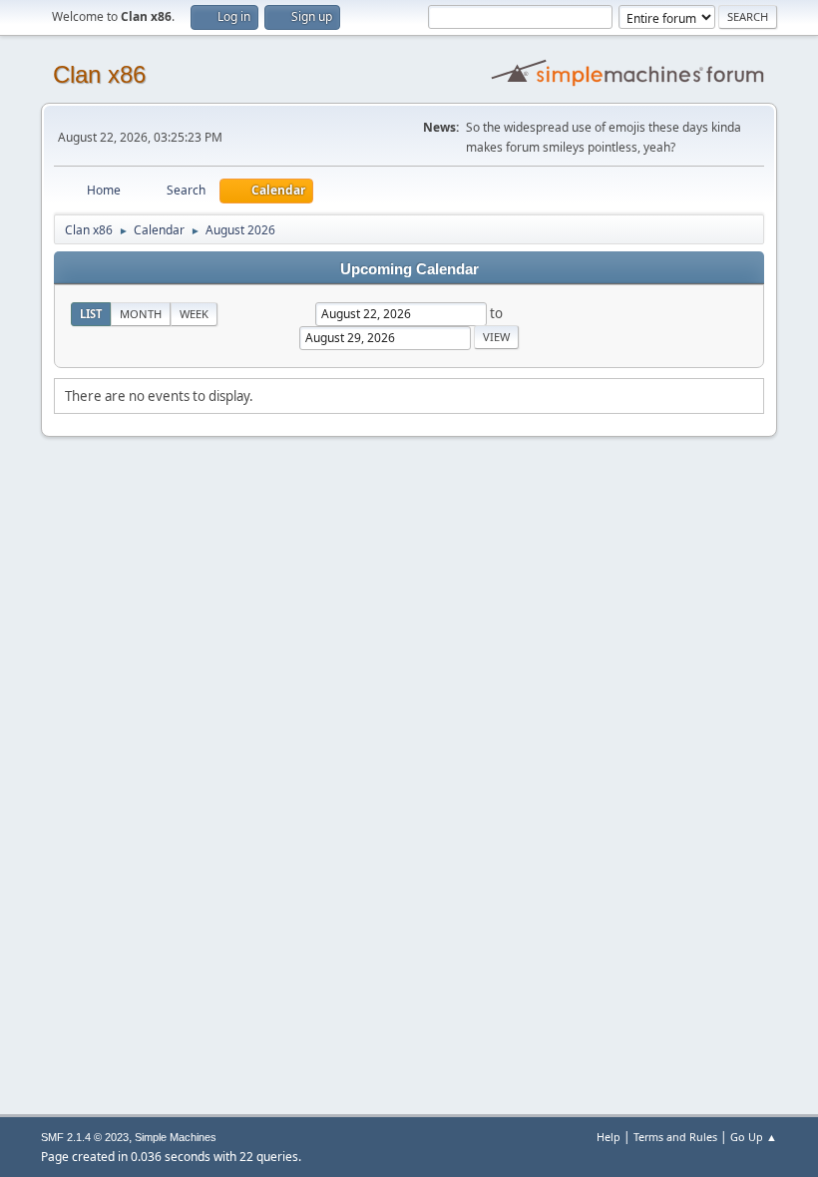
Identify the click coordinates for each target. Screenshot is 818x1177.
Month (141, 313)
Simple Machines (175, 1137)
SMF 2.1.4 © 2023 (85, 1137)
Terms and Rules (675, 1136)
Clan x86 (99, 74)
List (91, 313)
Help (608, 1136)
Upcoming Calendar (409, 269)
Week (194, 313)
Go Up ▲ (753, 1136)
